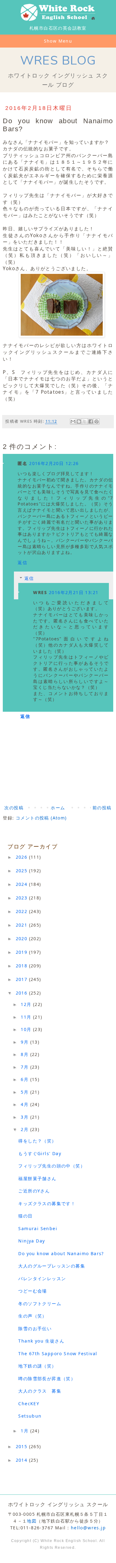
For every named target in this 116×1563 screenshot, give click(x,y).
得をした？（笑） (37, 1141)
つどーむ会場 (32, 1291)
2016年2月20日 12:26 (54, 463)
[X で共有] (85, 421)
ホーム (58, 808)
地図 (32, 1521)
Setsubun (29, 1416)
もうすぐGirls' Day (39, 1153)
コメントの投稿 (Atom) (41, 818)
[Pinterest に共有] (96, 421)
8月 (25, 1054)
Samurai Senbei (37, 1228)
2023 (22, 898)
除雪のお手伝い (35, 1328)
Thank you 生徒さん (41, 1341)
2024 (22, 884)
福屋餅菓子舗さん (37, 1178)
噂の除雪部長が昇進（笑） (46, 1378)
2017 (22, 979)
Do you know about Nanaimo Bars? (61, 1253)
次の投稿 (14, 808)
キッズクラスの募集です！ (46, 1203)
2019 (22, 952)
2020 (22, 938)
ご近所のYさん (34, 1191)
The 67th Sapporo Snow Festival (57, 1353)
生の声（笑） (32, 1316)
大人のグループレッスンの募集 (51, 1266)
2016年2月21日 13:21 (73, 592)
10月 (27, 1029)
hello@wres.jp (88, 1528)
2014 (22, 1460)
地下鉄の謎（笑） (37, 1366)
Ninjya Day (31, 1241)
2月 (25, 1129)
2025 (22, 871)
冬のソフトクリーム (39, 1303)
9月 (25, 1042)
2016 (22, 993)
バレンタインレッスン (42, 1278)
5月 (25, 1092)
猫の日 (25, 1216)
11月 (27, 1017)
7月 (25, 1067)
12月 (27, 1004)
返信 (22, 562)
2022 (22, 911)
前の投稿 (102, 808)
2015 (22, 1446)
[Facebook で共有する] (91, 421)
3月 (25, 1117)
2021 (22, 925)
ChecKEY (28, 1403)
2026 (22, 857)
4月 (25, 1104)
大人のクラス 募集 (39, 1391)
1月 (25, 1431)
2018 (22, 966)
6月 (25, 1079)
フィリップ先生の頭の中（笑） (51, 1166)
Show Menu (58, 41)
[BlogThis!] (79, 421)
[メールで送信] (73, 421)
